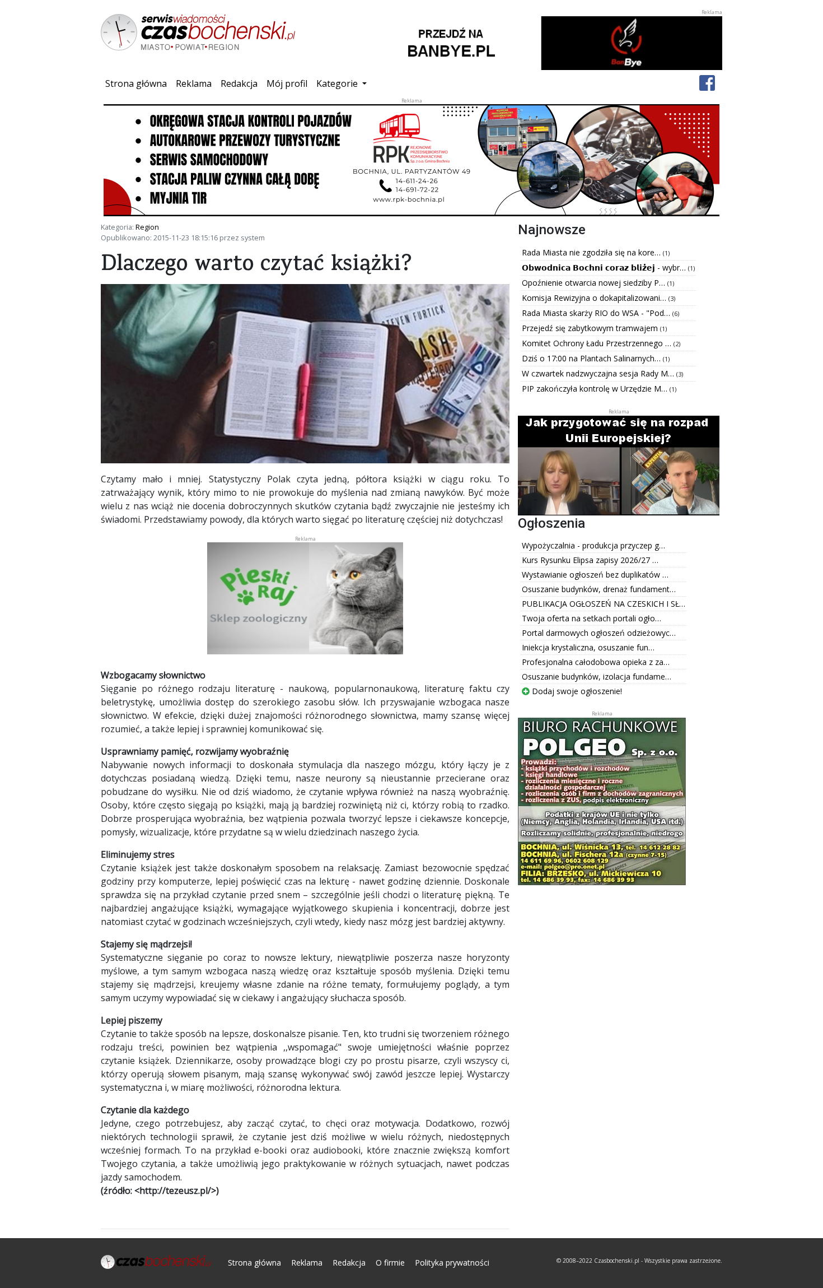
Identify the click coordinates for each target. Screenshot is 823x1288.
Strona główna (138, 83)
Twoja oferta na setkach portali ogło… (591, 618)
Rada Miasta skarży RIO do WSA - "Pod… (597, 313)
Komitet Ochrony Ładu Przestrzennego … (598, 343)
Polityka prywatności (452, 1262)
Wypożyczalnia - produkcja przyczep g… (593, 545)
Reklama (194, 83)
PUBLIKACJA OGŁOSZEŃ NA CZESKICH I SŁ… (603, 603)
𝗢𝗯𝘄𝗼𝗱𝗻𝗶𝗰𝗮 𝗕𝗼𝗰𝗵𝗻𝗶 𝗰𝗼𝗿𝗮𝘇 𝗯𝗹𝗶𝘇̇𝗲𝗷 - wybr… (605, 267)
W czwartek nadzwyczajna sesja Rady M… (599, 373)
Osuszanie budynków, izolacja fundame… (596, 676)
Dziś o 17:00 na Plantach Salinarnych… (592, 358)
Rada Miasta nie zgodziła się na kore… (592, 252)
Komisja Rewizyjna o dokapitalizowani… (595, 297)
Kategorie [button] (338, 83)
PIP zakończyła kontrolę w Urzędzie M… (596, 388)
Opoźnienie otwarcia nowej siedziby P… (594, 282)
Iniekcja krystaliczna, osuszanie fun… (588, 647)
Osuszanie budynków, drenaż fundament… (599, 589)
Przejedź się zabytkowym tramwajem (591, 328)
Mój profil (286, 83)
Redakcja (239, 83)
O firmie (390, 1262)
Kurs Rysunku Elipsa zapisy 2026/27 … (590, 560)
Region (147, 227)
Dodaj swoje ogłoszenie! (576, 691)
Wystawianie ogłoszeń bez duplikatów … (595, 574)
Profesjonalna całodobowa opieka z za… (596, 662)
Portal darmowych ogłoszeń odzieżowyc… (599, 632)
